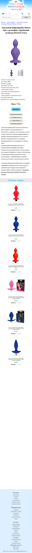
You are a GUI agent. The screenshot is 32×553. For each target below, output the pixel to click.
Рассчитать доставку (16, 114)
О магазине (16, 513)
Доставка (16, 496)
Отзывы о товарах (16, 504)
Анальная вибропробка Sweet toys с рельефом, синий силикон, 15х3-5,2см (16, 235)
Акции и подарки (16, 517)
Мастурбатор (16, 533)
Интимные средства (16, 545)
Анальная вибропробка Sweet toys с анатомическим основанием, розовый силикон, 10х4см (16, 297)
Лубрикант (16, 548)
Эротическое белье (16, 539)
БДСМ (16, 541)
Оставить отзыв (16, 117)
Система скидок (16, 502)
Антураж (16, 537)
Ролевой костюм (16, 543)
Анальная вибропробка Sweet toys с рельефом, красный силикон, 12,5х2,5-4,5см (16, 266)
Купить (16, 109)
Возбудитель (16, 547)
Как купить (16, 494)
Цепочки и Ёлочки (17, 24)
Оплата (16, 498)
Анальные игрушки (22, 22)
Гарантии (16, 509)
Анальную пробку (16, 535)
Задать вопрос (16, 120)
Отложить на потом (16, 123)
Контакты (16, 515)
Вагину (16, 532)
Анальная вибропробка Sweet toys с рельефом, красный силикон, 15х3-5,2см (16, 204)
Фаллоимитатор (16, 528)
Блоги (16, 518)
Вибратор (16, 526)
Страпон (16, 530)
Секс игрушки (16, 524)
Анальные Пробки (6, 24)
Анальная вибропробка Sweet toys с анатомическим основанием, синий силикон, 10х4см (16, 328)
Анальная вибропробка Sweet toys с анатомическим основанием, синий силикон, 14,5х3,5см (16, 359)
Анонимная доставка (16, 511)
